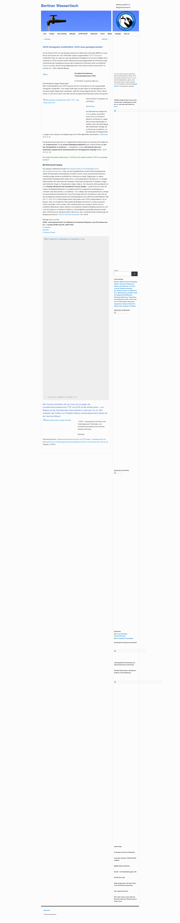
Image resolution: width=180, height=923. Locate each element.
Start (44, 34)
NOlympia (72, 34)
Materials (46, 230)
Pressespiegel (128, 638)
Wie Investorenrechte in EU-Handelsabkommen (82, 169)
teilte (59, 53)
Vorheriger (47, 39)
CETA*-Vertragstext (95, 55)
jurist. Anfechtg (61, 34)
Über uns (126, 34)
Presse (102, 34)
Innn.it (116, 106)
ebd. (77, 191)
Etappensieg (47, 65)
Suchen (116, 270)
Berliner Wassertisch (59, 5)
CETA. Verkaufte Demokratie (69, 214)
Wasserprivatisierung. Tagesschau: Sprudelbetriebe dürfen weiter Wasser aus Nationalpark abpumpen (125, 299)
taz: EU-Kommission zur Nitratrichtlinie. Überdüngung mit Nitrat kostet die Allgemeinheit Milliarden (125, 293)
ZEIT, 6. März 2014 (49, 199)
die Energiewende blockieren (52, 171)
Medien (110, 34)
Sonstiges (118, 34)
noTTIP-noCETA (83, 34)
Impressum (46, 910)
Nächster (105, 39)
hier (117, 104)
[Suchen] (134, 274)
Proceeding (46, 227)
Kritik (87, 114)
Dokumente (94, 34)
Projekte (51, 34)
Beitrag (92, 106)
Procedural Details (49, 232)
